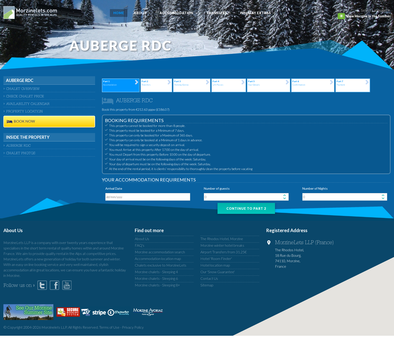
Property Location (24, 112)
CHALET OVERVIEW (22, 89)
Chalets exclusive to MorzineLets (160, 265)
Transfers (216, 13)
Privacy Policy (133, 327)
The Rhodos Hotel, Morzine (221, 238)
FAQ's (139, 245)
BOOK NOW (24, 121)
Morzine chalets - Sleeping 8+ (157, 285)
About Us (142, 238)
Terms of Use (109, 327)
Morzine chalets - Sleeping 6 (156, 278)
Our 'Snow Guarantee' (217, 272)
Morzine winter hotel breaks (222, 245)
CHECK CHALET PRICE (25, 97)
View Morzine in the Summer (368, 16)
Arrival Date (113, 188)
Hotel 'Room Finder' (216, 258)
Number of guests (217, 188)
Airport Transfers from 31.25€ (223, 252)
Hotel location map (215, 265)
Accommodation (176, 13)
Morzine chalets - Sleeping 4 (156, 272)
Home (118, 13)
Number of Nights (315, 188)
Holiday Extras (255, 13)
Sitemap (206, 285)
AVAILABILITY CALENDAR (27, 104)
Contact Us (209, 278)
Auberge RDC (18, 146)
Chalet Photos (20, 153)
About (140, 13)
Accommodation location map (158, 258)
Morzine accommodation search (160, 252)
